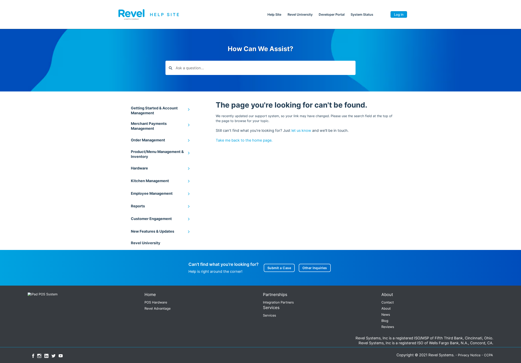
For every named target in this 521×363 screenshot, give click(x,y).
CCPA (488, 355)
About (386, 308)
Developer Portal (332, 14)
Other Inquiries (314, 268)
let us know (301, 130)
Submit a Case (279, 268)
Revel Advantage (157, 308)
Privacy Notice (469, 355)
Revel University (300, 14)
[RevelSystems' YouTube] (61, 355)
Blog (384, 321)
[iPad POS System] (42, 294)
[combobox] (266, 68)
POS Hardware (155, 302)
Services (269, 315)
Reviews (387, 327)
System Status (362, 14)
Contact (387, 302)
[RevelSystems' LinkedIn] (46, 355)
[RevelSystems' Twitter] (53, 355)
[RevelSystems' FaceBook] (33, 355)
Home (274, 14)
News (385, 314)
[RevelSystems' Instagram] (39, 355)
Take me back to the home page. (244, 140)
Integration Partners (278, 302)
